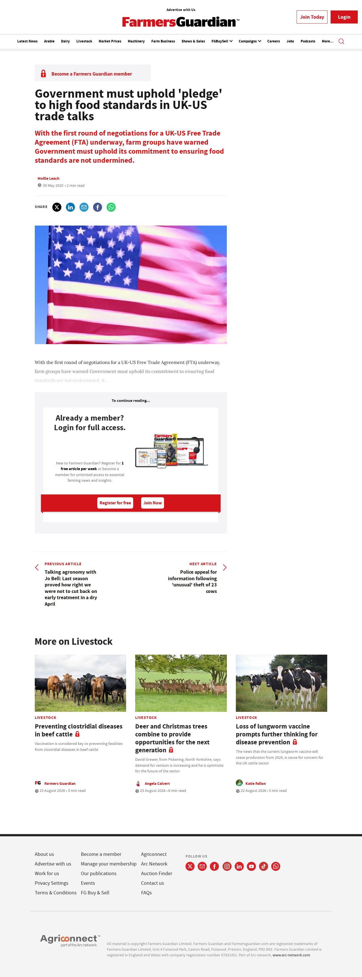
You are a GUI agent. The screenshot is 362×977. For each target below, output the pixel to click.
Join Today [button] (312, 17)
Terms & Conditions (56, 893)
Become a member (101, 854)
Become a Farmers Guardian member (91, 74)
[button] (341, 41)
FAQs (146, 893)
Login (344, 17)
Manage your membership (109, 864)
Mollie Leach (48, 178)
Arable (49, 41)
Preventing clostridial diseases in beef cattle (78, 730)
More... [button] (327, 41)
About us (44, 854)
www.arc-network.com (291, 954)
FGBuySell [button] (220, 41)
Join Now (152, 503)
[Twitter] (190, 866)
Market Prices (110, 41)
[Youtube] (251, 866)
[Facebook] (214, 866)
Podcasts (308, 41)
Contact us (152, 883)
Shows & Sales (193, 41)
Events (88, 883)
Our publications (99, 873)
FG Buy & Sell (95, 893)
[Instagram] (227, 866)
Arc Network (154, 864)
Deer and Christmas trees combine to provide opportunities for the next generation (172, 738)
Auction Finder (156, 873)
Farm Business (163, 41)
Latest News (27, 41)
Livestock (84, 41)
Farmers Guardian (60, 783)
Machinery (136, 41)
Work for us (47, 873)
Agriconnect (154, 854)
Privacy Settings (51, 883)
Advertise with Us (181, 9)
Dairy (65, 41)
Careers (273, 41)
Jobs (290, 41)
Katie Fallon (255, 783)
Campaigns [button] (248, 41)
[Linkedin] (239, 866)
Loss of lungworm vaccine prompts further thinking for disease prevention (277, 734)
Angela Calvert (157, 783)
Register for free (115, 503)
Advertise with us (53, 864)
